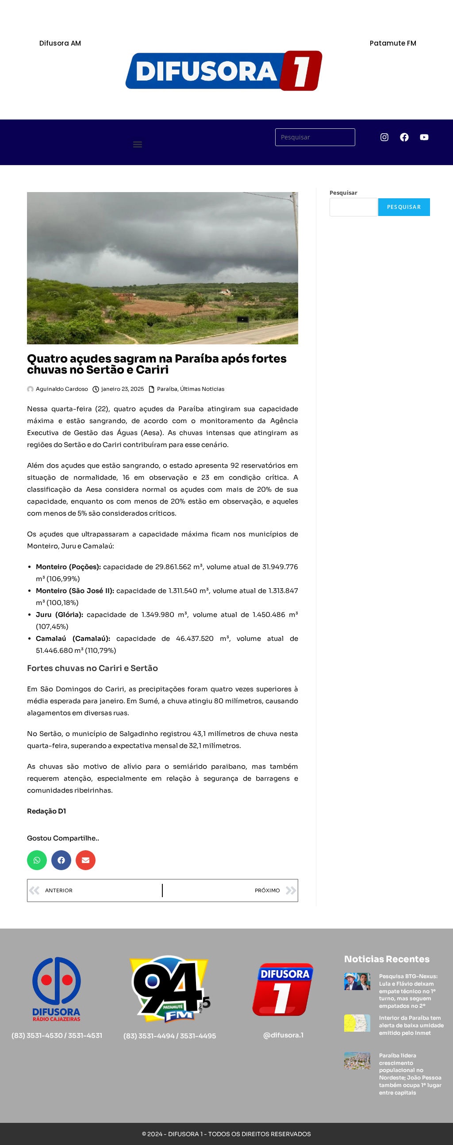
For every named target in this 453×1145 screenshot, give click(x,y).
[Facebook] (404, 137)
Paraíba (167, 389)
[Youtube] (424, 137)
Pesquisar (343, 193)
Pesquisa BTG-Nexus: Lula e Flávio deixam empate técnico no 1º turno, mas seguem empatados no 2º (408, 991)
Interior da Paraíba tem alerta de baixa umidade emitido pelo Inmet (411, 1025)
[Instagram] (384, 137)
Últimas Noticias (202, 389)
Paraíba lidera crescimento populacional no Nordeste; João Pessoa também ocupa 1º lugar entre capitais (410, 1074)
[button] (138, 144)
